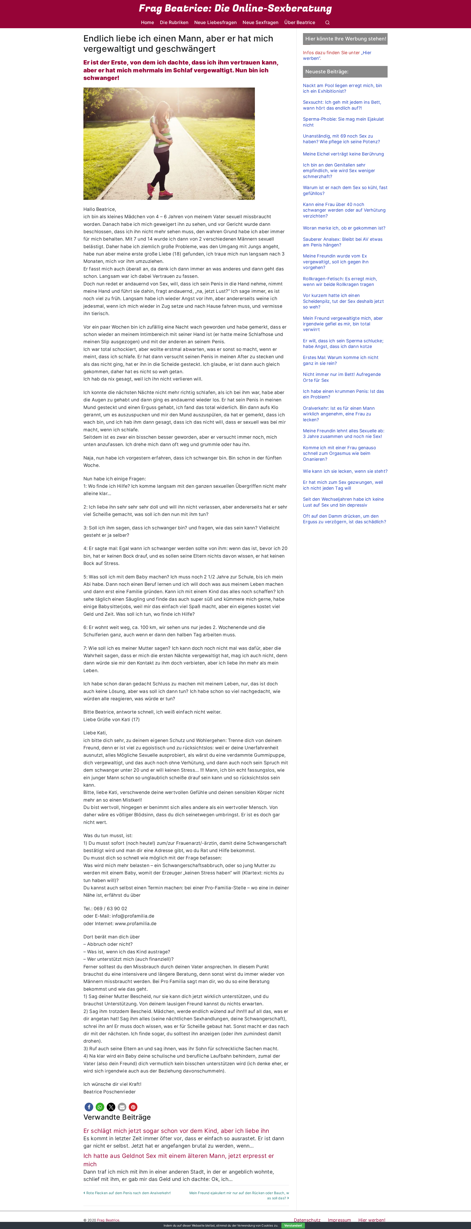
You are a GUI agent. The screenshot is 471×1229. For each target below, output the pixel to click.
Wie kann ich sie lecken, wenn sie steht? (345, 471)
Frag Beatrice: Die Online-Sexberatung (235, 8)
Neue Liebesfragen (215, 22)
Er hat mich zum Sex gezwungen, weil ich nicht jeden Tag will (343, 485)
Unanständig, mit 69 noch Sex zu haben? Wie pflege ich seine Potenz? (341, 138)
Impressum (339, 1220)
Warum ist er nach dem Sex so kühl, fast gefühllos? (345, 190)
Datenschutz (307, 1220)
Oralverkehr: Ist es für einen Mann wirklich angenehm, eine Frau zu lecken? (339, 414)
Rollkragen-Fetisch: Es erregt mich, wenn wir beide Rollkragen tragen (340, 281)
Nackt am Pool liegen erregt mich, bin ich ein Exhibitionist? (342, 88)
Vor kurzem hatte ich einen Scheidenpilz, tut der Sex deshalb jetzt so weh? (343, 301)
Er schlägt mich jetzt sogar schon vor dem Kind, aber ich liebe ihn (176, 1130)
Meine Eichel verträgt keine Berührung (343, 153)
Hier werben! (371, 1220)
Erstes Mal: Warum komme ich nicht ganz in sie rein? (341, 360)
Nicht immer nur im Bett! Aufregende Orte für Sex (342, 377)
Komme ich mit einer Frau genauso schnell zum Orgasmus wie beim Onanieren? (339, 453)
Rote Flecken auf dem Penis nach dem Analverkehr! (128, 1193)
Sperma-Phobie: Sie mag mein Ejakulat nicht (343, 121)
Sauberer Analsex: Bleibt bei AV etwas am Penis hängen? (342, 242)
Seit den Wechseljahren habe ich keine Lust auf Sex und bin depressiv (343, 502)
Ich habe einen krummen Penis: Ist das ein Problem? (343, 394)
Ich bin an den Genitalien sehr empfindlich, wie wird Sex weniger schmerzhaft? (339, 170)
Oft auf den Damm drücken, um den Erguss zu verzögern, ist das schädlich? (344, 518)
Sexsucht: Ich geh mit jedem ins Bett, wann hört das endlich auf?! (342, 105)
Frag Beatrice (108, 1220)
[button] (89, 1107)
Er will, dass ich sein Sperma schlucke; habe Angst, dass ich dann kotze (343, 343)
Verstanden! (293, 1225)
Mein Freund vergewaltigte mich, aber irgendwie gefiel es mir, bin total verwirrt (343, 324)
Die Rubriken (174, 22)
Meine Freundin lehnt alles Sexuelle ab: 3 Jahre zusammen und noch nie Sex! (343, 433)
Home (147, 22)
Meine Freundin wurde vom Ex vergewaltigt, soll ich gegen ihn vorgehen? (335, 261)
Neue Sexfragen (260, 22)
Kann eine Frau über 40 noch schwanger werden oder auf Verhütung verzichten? (344, 210)
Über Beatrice (299, 22)
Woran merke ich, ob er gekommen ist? (344, 227)
